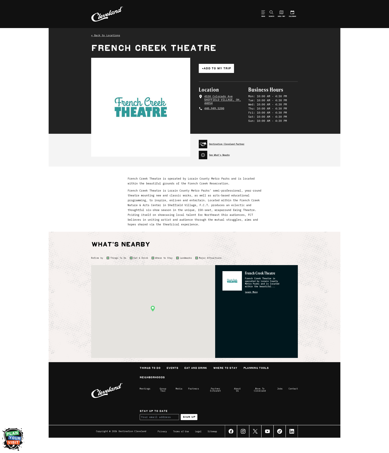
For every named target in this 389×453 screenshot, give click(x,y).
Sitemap (212, 431)
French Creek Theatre (260, 273)
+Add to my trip (216, 68)
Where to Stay (163, 258)
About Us (237, 389)
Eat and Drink (195, 368)
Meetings (145, 388)
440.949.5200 (214, 108)
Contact (293, 388)
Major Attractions (210, 258)
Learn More (251, 292)
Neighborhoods (152, 377)
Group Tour (163, 389)
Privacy (162, 431)
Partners (193, 388)
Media (179, 388)
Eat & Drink (141, 258)
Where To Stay (225, 368)
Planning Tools (256, 368)
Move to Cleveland (260, 389)
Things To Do (118, 258)
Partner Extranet (215, 389)
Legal (198, 431)
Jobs (279, 388)
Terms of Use (181, 431)
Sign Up (189, 417)
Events (172, 368)
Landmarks (186, 258)
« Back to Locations (105, 35)
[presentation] (248, 142)
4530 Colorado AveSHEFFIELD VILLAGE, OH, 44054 (222, 100)
